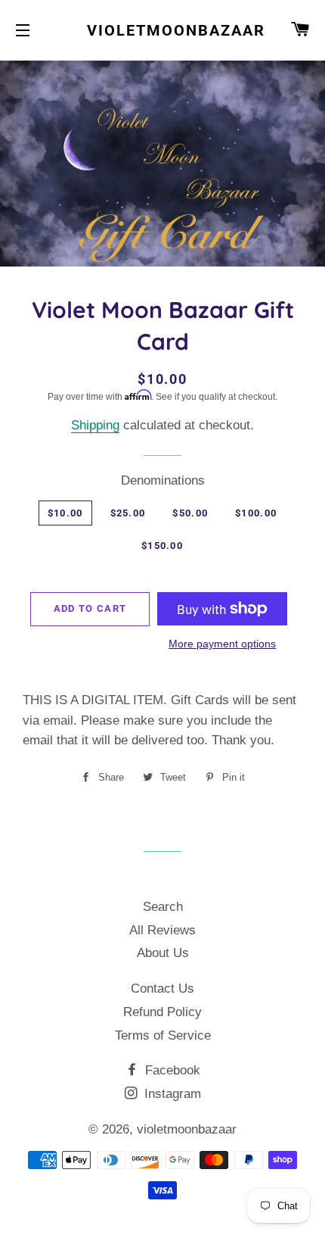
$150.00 (162, 545)
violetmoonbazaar (162, 30)
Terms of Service (163, 1035)
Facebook (170, 1070)
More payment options (222, 644)
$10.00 (65, 513)
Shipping (95, 425)
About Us (163, 953)
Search (163, 907)
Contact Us (162, 988)
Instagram (171, 1094)
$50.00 (190, 513)
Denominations (163, 480)
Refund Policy (162, 1012)
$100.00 (256, 513)
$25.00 (128, 513)
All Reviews (162, 930)
